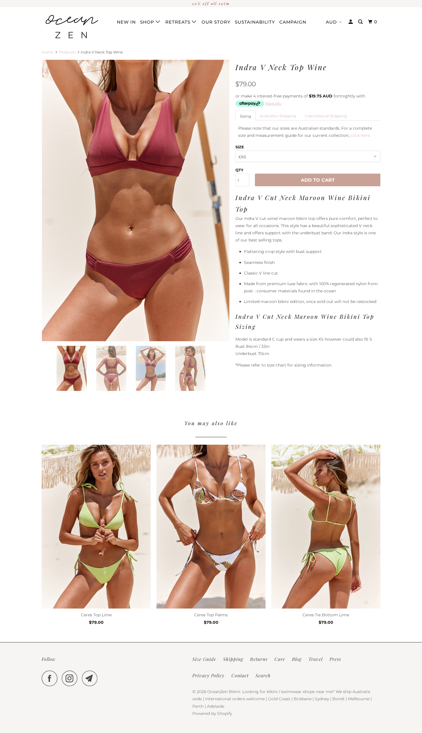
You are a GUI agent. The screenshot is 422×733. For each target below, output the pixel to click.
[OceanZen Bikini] (71, 27)
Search (263, 675)
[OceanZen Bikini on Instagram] (71, 678)
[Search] (361, 22)
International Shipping (326, 116)
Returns (259, 659)
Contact (240, 675)
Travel (315, 659)
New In (126, 22)
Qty (239, 170)
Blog (296, 659)
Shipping (233, 659)
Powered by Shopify (212, 713)
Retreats (178, 22)
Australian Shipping (278, 116)
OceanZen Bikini (223, 691)
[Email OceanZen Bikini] (91, 678)
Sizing (245, 116)
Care (279, 659)
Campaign (292, 22)
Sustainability (255, 22)
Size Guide (204, 659)
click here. (361, 135)
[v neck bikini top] (136, 201)
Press (335, 659)
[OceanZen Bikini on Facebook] (51, 678)
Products (67, 52)
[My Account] (351, 22)
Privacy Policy (208, 675)
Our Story (216, 22)
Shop (148, 22)
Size (239, 147)
